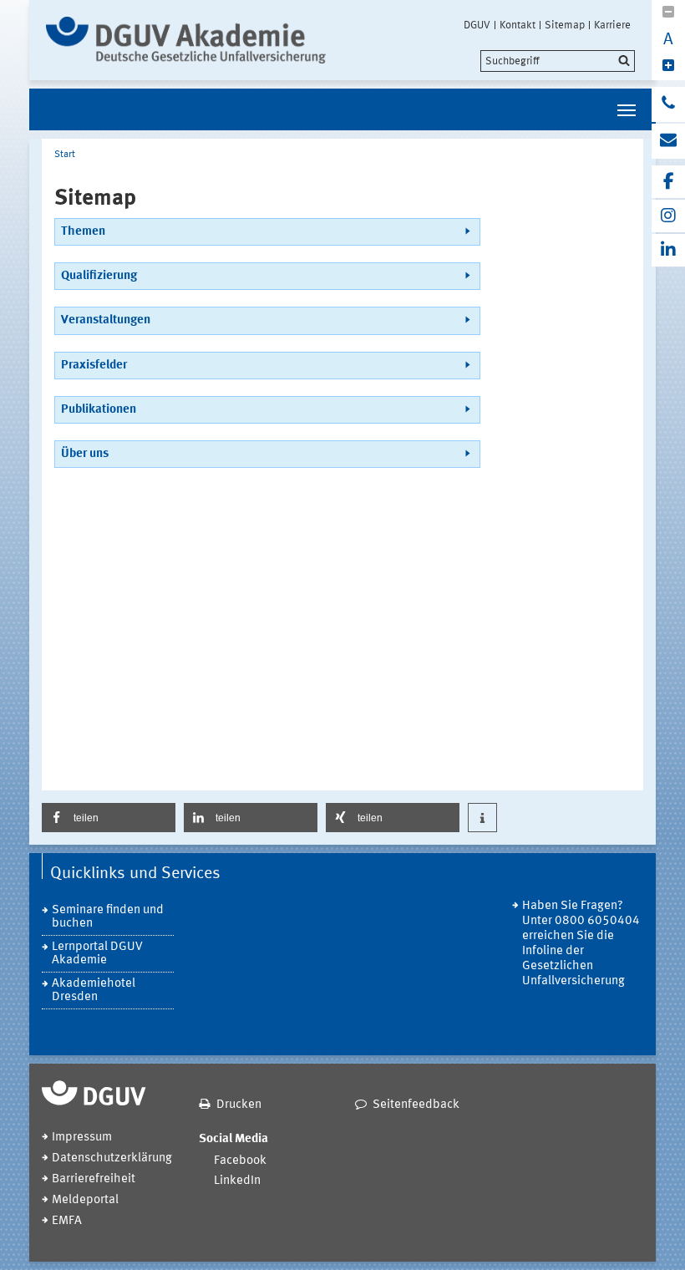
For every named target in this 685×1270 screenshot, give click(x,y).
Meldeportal (85, 1200)
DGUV (477, 25)
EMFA (67, 1221)
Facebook (240, 1161)
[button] (108, 817)
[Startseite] (186, 40)
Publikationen (98, 410)
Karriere (612, 25)
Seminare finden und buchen (108, 917)
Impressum (82, 1137)
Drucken (238, 1105)
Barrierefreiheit (93, 1179)
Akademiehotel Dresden (93, 990)
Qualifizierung (99, 276)
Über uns (85, 454)
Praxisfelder (94, 365)
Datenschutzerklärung (112, 1158)
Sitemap (565, 25)
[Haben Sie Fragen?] (668, 104)
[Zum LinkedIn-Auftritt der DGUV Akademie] (668, 250)
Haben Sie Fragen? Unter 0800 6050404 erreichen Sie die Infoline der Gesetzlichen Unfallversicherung (581, 944)
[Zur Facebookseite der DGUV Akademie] (668, 181)
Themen (83, 232)
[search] (557, 61)
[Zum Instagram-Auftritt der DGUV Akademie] (668, 216)
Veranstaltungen (105, 320)
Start (64, 155)
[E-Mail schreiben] (668, 141)
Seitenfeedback (416, 1105)
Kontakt (517, 25)
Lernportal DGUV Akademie (97, 954)
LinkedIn (237, 1181)
